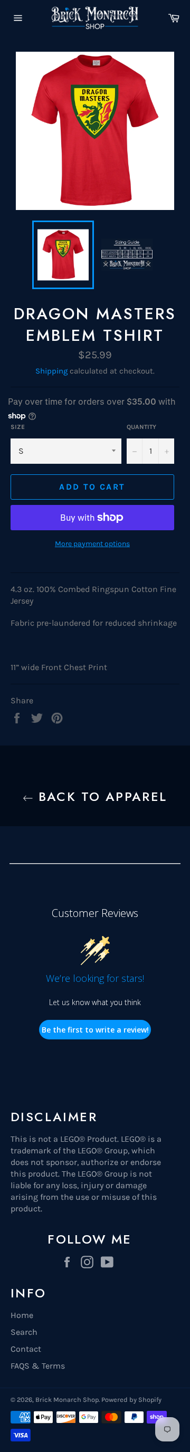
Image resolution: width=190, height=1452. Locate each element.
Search (24, 1332)
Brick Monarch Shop (67, 1399)
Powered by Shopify (131, 1399)
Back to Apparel (100, 796)
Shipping (51, 371)
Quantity (141, 427)
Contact (26, 1349)
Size (18, 427)
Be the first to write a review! (95, 1030)
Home (22, 1315)
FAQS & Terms (38, 1366)
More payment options (92, 543)
